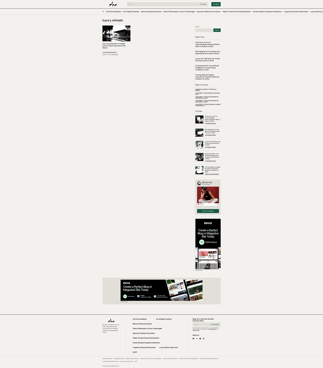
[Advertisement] (208, 244)
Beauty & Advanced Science (212, 174)
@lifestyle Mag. (207, 182)
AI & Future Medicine (140, 319)
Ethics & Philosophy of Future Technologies (147, 328)
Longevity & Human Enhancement (144, 347)
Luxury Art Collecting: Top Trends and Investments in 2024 (207, 60)
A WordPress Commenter (201, 89)
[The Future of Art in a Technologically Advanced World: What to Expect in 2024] (199, 119)
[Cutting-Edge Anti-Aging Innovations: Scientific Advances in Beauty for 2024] (199, 170)
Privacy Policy (212, 329)
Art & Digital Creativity (210, 123)
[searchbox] (163, 4)
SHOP (135, 352)
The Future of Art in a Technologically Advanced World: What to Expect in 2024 (207, 44)
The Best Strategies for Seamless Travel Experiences (208, 105)
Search (197, 26)
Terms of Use (196, 330)
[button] (103, 12)
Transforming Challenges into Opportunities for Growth (207, 97)
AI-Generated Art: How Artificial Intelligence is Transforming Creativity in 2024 (207, 68)
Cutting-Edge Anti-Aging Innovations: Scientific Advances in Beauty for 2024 (207, 77)
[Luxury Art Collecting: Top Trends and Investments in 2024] (199, 145)
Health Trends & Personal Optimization (146, 338)
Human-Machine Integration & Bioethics (146, 343)
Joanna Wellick (199, 93)
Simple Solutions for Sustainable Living (207, 93)
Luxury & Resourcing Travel (109, 52)
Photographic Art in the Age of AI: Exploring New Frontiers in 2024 (207, 52)
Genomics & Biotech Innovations (144, 333)
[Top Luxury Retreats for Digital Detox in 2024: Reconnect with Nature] (116, 33)
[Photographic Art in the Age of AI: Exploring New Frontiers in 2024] (199, 133)
